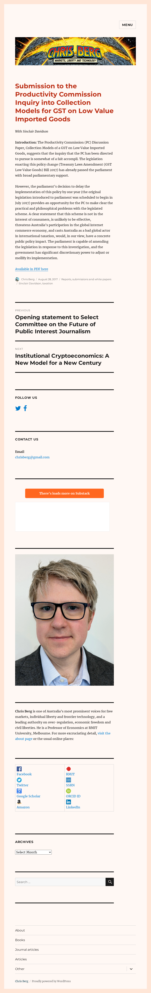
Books (20, 940)
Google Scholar (28, 796)
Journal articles (27, 950)
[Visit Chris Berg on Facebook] (25, 409)
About (20, 930)
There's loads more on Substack (64, 493)
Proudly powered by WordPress (51, 981)
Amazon (23, 807)
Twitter (22, 785)
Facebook (24, 774)
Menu (127, 25)
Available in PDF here (31, 269)
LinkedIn (73, 807)
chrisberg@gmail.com (32, 457)
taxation (47, 283)
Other (19, 969)
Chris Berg (28, 279)
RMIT (70, 774)
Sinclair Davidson (30, 283)
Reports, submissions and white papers (86, 279)
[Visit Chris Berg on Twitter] (18, 409)
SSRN (70, 785)
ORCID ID (73, 796)
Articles (21, 959)
